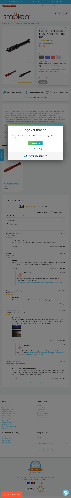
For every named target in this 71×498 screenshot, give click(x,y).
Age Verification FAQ (35, 149)
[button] (65, 492)
